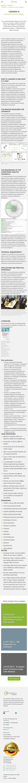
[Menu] (2, 1)
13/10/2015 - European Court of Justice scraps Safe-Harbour (14, 669)
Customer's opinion (9, 738)
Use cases (10, 5)
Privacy (5, 778)
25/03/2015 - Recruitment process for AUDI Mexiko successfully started (14, 618)
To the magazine (14, 678)
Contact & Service (8, 757)
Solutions (3, 5)
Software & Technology (10, 722)
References (6, 732)
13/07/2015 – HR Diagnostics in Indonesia (11, 644)
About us (6, 729)
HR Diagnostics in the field (11, 736)
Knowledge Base (8, 727)
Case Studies (7, 734)
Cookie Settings (12, 778)
